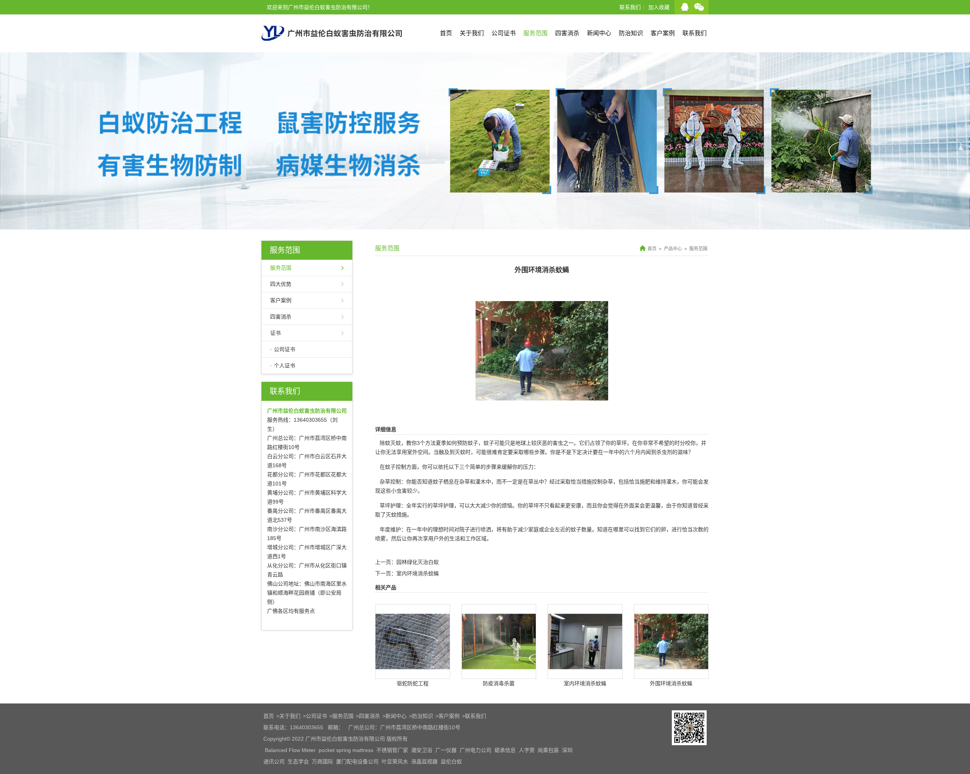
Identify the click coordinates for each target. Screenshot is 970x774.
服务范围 (535, 33)
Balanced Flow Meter (290, 750)
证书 (275, 333)
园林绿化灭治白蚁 (417, 562)
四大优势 (280, 284)
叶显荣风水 (395, 761)
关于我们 (472, 33)
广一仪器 (446, 750)
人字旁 (527, 750)
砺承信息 (505, 750)
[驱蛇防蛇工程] (412, 673)
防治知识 (631, 33)
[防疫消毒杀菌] (499, 673)
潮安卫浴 (421, 750)
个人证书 (284, 366)
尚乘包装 (548, 750)
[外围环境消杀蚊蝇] (542, 412)
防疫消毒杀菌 (499, 683)
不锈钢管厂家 (392, 750)
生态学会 (298, 761)
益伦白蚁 (451, 761)
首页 (446, 33)
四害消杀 (567, 33)
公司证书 (503, 33)
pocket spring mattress (346, 750)
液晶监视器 (424, 761)
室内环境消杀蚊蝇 (417, 573)
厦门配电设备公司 (357, 761)
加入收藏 (659, 7)
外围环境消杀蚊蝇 (671, 683)
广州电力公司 (475, 750)
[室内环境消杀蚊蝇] (585, 673)
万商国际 (322, 761)
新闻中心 (599, 33)
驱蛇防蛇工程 (413, 683)
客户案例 (663, 33)
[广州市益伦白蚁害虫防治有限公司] (331, 49)
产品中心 (673, 248)
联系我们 (630, 7)
